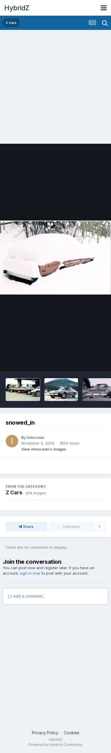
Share (28, 526)
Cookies (71, 732)
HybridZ (16, 8)
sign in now (30, 573)
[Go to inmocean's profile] (12, 441)
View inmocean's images (43, 449)
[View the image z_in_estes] (61, 389)
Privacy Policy (45, 732)
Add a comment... (28, 596)
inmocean (35, 437)
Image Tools (87, 361)
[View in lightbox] (55, 258)
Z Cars (14, 492)
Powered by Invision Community (55, 744)
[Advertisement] (55, 88)
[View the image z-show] (23, 389)
